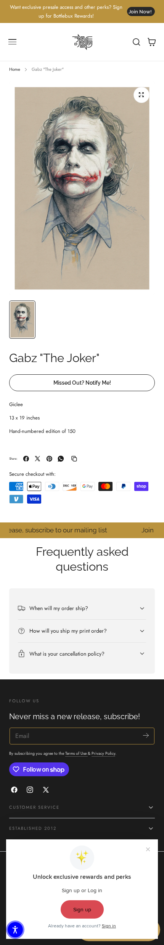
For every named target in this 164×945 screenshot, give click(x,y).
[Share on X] (37, 458)
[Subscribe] (146, 735)
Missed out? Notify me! (82, 382)
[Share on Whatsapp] (60, 458)
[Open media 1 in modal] (141, 95)
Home (14, 69)
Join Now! (140, 12)
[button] (12, 42)
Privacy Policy (103, 753)
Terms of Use (76, 753)
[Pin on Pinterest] (49, 458)
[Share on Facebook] (26, 458)
